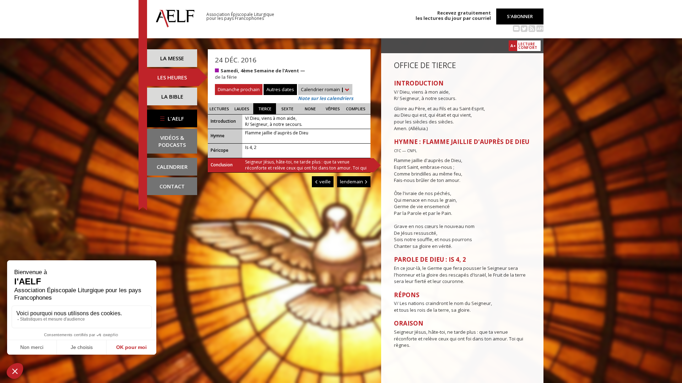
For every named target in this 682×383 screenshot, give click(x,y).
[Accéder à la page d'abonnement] (516, 28)
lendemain (352, 181)
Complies (356, 108)
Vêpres (333, 108)
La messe (172, 58)
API (540, 28)
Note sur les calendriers (325, 98)
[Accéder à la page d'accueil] (175, 16)
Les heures (172, 77)
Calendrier (172, 166)
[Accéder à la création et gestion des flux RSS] (532, 28)
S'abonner (520, 16)
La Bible (172, 96)
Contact (172, 186)
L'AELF (175, 118)
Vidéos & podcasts (172, 141)
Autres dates (280, 89)
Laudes (241, 108)
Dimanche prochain (239, 89)
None (310, 108)
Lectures (219, 108)
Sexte (287, 108)
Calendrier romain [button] (322, 89)
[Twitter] (524, 28)
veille (324, 181)
